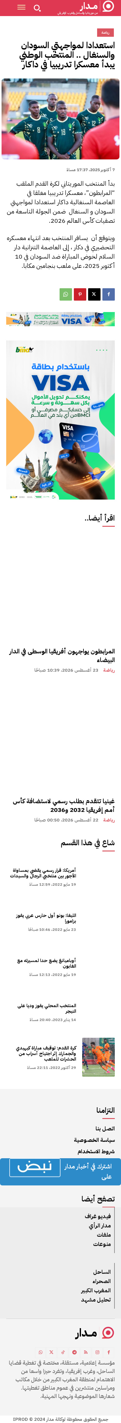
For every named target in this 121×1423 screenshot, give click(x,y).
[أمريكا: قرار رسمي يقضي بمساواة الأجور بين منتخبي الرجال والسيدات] (98, 876)
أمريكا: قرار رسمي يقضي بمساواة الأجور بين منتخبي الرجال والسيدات (43, 873)
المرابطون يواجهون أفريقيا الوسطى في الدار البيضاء (62, 656)
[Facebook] (108, 294)
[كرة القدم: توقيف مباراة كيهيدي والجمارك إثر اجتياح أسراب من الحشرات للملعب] (98, 1057)
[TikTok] (62, 1352)
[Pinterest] (80, 294)
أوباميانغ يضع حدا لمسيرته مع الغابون (46, 963)
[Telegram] (74, 1352)
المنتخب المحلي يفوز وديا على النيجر (46, 1008)
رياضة (109, 670)
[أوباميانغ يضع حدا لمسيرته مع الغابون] (98, 967)
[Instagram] (97, 1352)
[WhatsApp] (66, 294)
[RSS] (85, 1352)
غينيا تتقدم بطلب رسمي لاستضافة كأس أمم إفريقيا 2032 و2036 (64, 805)
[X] (94, 294)
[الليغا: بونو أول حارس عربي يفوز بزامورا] (98, 921)
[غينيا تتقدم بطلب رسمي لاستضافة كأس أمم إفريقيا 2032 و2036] (60, 736)
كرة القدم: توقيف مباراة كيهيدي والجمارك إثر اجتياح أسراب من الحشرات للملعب (46, 1053)
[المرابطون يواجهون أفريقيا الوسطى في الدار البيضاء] (60, 587)
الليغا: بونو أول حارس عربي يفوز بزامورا (46, 918)
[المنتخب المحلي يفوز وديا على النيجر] (98, 1012)
